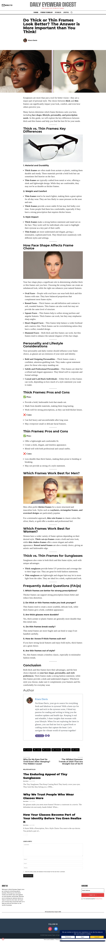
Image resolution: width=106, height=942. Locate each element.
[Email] (46, 735)
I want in (92, 895)
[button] (71, 12)
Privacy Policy (98, 898)
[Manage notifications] (3, 939)
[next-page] (27, 835)
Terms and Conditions (49, 939)
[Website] (48, 735)
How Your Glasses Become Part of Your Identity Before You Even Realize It (52, 818)
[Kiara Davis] (25, 40)
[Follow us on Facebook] (56, 929)
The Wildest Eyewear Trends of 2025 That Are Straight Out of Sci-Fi (71, 761)
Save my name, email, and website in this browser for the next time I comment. (45, 871)
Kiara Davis (32, 40)
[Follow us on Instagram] (50, 929)
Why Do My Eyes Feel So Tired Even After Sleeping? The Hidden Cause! (36, 761)
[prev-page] (24, 835)
